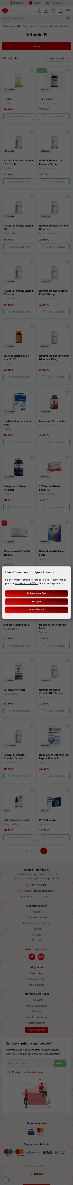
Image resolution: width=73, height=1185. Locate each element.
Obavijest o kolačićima (26, 583)
